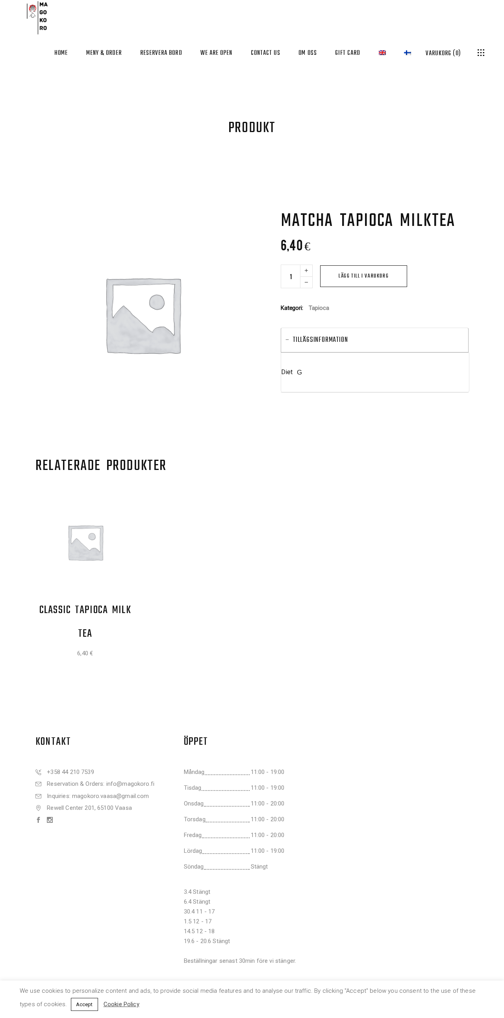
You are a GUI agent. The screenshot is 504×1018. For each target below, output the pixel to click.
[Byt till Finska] (407, 52)
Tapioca (319, 307)
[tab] (375, 340)
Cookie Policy (121, 1004)
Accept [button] (84, 1004)
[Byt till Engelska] (382, 52)
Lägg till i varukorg (364, 276)
